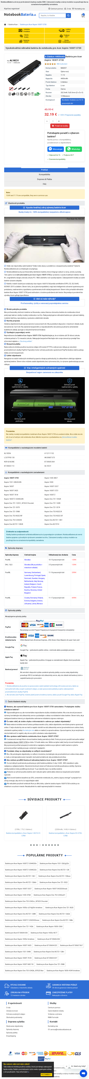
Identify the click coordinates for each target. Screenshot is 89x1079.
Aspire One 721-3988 (12, 511)
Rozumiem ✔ (46, 1074)
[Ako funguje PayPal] (44, 1059)
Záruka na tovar (12, 1011)
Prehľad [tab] (44, 170)
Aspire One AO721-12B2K (13, 524)
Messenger (58, 149)
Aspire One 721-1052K (52, 499)
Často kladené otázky (56, 1011)
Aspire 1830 (48, 482)
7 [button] (49, 845)
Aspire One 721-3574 (52, 507)
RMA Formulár (53, 1017)
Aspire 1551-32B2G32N (12, 482)
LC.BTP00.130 (9, 457)
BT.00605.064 (49, 462)
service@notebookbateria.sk (60, 1029)
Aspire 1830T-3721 (51, 490)
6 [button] (46, 845)
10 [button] (58, 845)
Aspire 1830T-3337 (51, 486)
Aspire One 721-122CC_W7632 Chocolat (19, 503)
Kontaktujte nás (28, 730)
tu (28, 1072)
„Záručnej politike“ (25, 341)
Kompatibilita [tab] (44, 174)
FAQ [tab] (44, 184)
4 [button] (40, 845)
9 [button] (55, 845)
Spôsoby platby (11, 1033)
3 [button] (37, 845)
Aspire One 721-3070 (12, 507)
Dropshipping (11, 1036)
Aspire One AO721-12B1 (53, 520)
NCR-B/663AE (9, 462)
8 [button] (52, 845)
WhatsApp (76, 149)
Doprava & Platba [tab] (44, 179)
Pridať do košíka (61, 126)
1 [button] (31, 845)
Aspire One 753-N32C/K (53, 511)
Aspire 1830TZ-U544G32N (13, 499)
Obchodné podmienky (14, 1017)
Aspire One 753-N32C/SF (53, 516)
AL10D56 (7, 453)
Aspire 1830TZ (49, 495)
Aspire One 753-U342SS (13, 520)
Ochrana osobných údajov (15, 1014)
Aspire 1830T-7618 (11, 495)
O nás (69, 9)
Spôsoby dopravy (12, 1029)
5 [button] (43, 845)
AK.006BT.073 (49, 457)
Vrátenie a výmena (55, 1014)
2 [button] (34, 845)
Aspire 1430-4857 (51, 478)
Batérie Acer (13, 24)
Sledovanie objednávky (14, 1026)
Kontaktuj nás (80, 9)
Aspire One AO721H (51, 524)
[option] (24, 72)
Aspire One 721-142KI (52, 503)
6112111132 (49, 453)
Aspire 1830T (9, 486)
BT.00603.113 (9, 466)
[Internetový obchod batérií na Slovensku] (20, 16)
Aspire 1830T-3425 (11, 490)
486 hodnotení (62, 64)
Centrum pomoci (57, 9)
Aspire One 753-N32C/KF (13, 516)
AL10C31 (47, 466)
